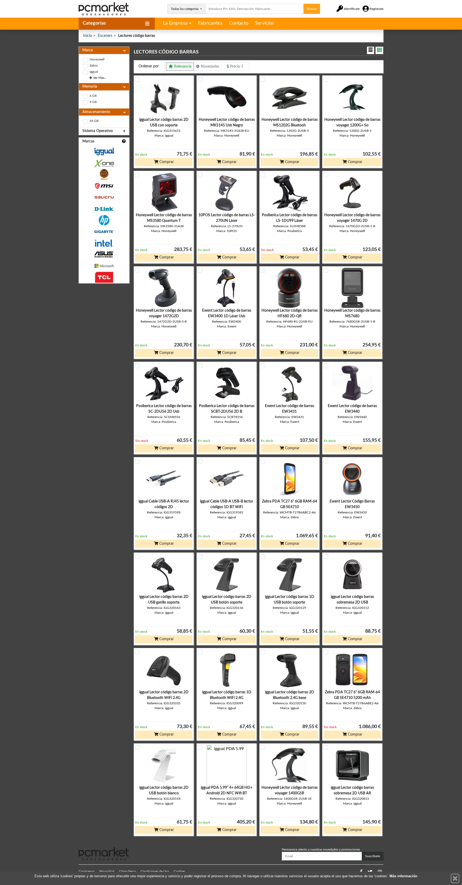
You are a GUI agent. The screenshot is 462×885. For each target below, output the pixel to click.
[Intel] (104, 243)
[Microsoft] (104, 266)
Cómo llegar (127, 871)
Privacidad (106, 871)
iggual (94, 71)
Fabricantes (210, 23)
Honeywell (97, 59)
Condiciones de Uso (155, 871)
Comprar (166, 162)
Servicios (264, 23)
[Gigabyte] (104, 231)
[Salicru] (104, 197)
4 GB (93, 101)
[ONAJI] (104, 174)
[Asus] (104, 254)
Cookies (179, 871)
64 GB (94, 120)
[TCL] (104, 277)
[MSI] (104, 186)
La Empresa (175, 23)
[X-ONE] (104, 163)
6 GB (93, 95)
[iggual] (104, 151)
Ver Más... (99, 77)
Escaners (105, 36)
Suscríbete (372, 856)
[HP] (104, 220)
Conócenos (87, 871)
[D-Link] (104, 209)
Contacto (238, 23)
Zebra (94, 65)
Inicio (87, 36)
